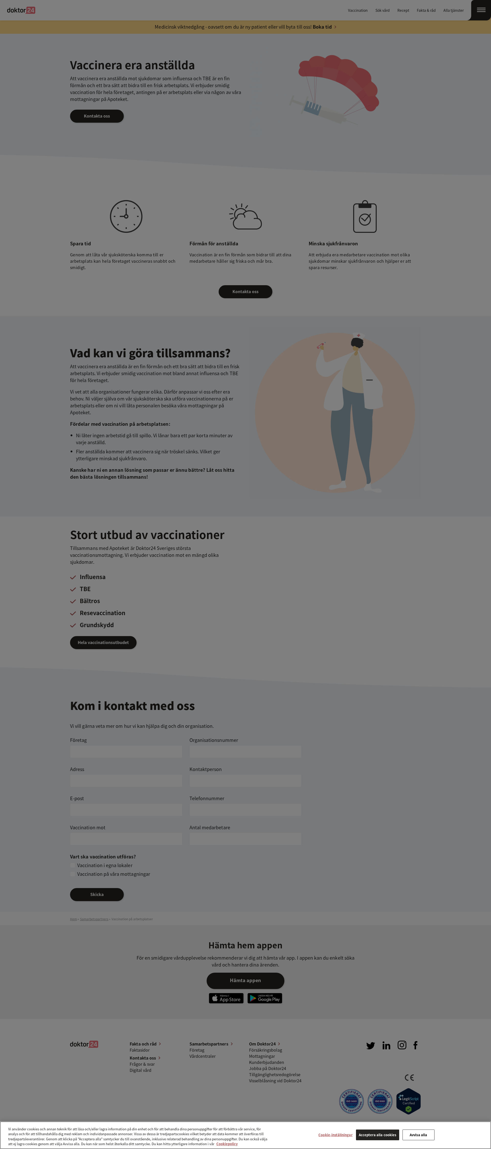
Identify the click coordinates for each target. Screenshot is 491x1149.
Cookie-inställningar (335, 1134)
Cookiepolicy (227, 1143)
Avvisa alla (418, 1134)
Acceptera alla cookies (377, 1134)
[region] (245, 1135)
